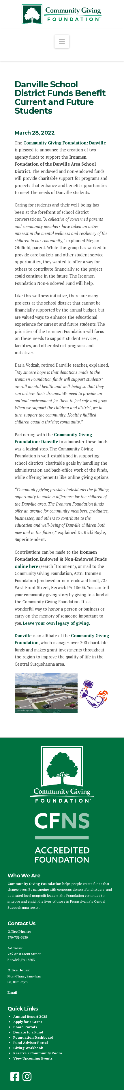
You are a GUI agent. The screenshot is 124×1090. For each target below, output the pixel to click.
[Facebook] (14, 1076)
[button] (62, 41)
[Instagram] (27, 1076)
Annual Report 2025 (30, 1016)
